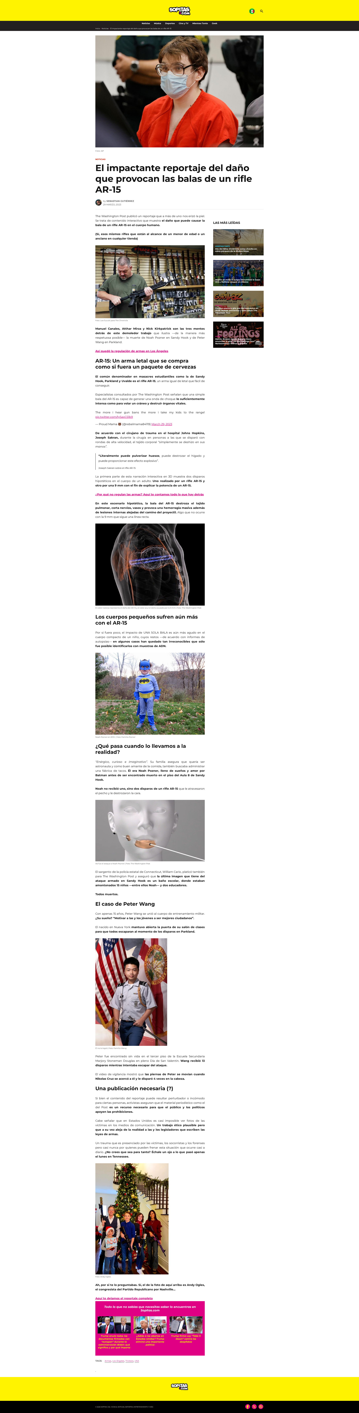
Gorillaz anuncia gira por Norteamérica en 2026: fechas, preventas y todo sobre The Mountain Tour (236, 310)
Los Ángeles (118, 1361)
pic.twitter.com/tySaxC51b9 (114, 417)
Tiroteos (130, 1361)
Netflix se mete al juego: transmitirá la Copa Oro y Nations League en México (237, 280)
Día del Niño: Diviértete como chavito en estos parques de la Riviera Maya (236, 250)
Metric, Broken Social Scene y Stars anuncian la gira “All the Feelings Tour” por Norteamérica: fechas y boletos (237, 341)
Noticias (146, 23)
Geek (214, 23)
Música (157, 23)
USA (137, 1361)
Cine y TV (183, 23)
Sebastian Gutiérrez (120, 201)
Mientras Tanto (200, 23)
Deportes (170, 23)
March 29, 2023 (161, 424)
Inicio (97, 28)
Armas (108, 1361)
